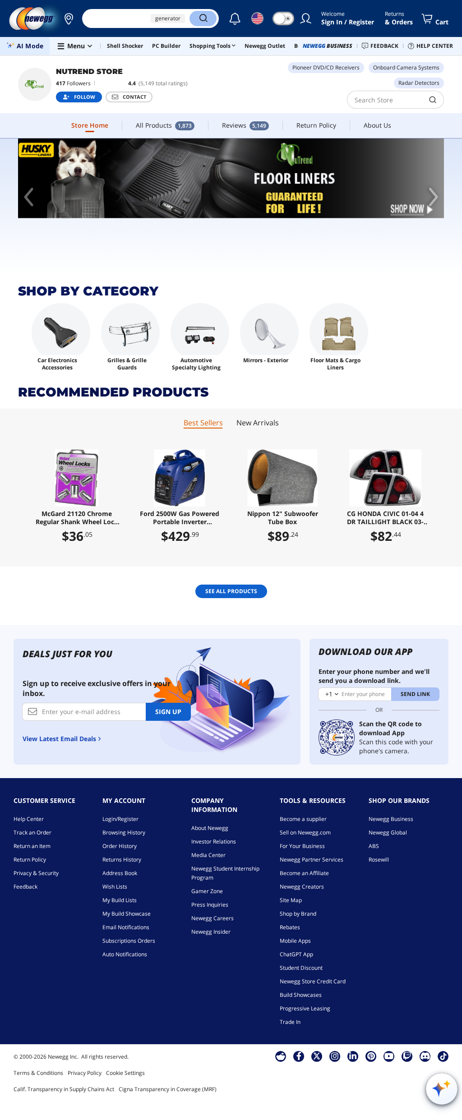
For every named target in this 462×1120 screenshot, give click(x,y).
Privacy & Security (36, 873)
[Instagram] (334, 1056)
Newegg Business (391, 819)
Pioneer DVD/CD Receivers (326, 67)
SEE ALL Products (231, 591)
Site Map (291, 900)
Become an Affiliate (304, 873)
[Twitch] (407, 1056)
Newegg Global (388, 832)
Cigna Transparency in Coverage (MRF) (168, 1089)
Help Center (29, 819)
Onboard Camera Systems (406, 67)
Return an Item (32, 846)
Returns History (121, 859)
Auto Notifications (124, 954)
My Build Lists (119, 900)
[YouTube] (388, 1056)
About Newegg (209, 828)
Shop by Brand (298, 913)
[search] (433, 100)
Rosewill (379, 859)
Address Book (119, 873)
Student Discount (301, 968)
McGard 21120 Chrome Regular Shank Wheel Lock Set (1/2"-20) (77, 518)
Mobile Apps (295, 941)
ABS (374, 846)
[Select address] (69, 18)
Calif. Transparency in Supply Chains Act (64, 1089)
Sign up (168, 711)
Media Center (208, 855)
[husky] (231, 178)
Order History (119, 846)
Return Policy (30, 859)
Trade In (290, 1022)
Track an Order (32, 832)
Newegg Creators (302, 886)
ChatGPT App (296, 954)
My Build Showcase (126, 913)
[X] (317, 1056)
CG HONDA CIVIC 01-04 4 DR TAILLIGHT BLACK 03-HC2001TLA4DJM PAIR (385, 518)
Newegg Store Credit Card (313, 981)
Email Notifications (125, 927)
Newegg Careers (212, 918)
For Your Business (302, 846)
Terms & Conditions (38, 1073)
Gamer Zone (207, 891)
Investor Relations (213, 841)
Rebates (290, 927)
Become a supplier (303, 819)
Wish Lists (114, 886)
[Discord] (425, 1056)
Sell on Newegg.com (305, 832)
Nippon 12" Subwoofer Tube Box (282, 518)
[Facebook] (298, 1056)
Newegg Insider (211, 932)
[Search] (203, 18)
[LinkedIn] (352, 1056)
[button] (69, 18)
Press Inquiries (209, 904)
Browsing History (123, 832)
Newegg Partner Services (311, 859)
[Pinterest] (371, 1056)
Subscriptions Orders (128, 941)
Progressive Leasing (305, 1008)
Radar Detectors (418, 83)
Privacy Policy (85, 1073)
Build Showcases (301, 995)
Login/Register (120, 819)
